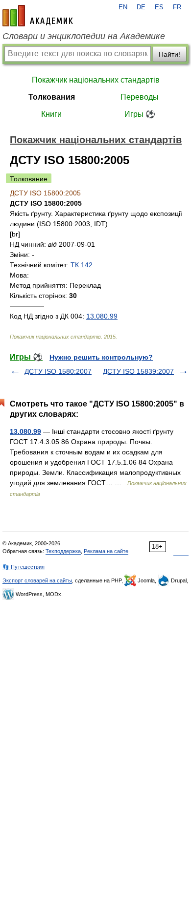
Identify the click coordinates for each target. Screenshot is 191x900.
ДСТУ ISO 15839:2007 (138, 371)
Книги (51, 114)
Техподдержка (63, 551)
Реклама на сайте (106, 551)
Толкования (51, 97)
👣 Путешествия (23, 567)
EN (123, 7)
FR (177, 7)
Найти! (169, 54)
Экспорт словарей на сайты (37, 580)
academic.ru (37, 15)
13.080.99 (102, 316)
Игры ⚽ (139, 114)
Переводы (139, 97)
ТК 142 (82, 265)
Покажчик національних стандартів (96, 80)
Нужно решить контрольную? (101, 357)
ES (159, 7)
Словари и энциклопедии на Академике (83, 36)
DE (141, 7)
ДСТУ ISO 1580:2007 (58, 371)
